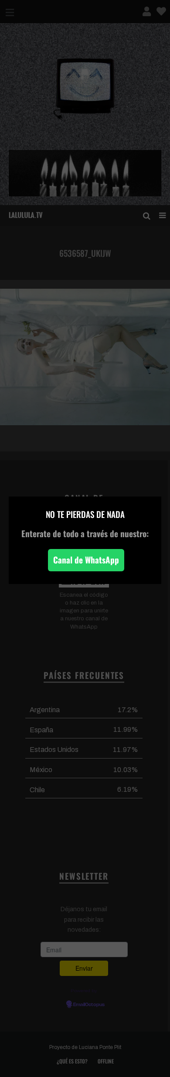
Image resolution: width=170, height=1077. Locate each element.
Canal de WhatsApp (86, 559)
